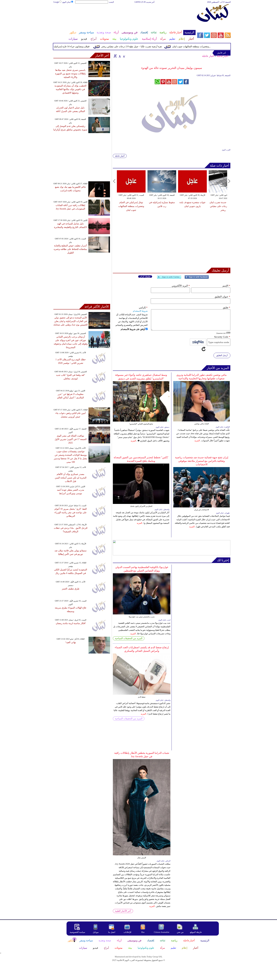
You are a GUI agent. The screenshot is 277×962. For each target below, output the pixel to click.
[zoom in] (115, 56)
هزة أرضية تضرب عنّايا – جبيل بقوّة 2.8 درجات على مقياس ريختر (145, 46)
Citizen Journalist (161, 932)
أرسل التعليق (222, 355)
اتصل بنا (111, 932)
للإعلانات (127, 932)
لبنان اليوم (66, 2)
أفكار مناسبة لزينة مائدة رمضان (70, 623)
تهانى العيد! (70, 642)
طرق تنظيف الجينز (70, 589)
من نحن (180, 932)
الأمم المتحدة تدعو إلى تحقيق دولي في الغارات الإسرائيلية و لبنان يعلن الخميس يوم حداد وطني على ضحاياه (71, 321)
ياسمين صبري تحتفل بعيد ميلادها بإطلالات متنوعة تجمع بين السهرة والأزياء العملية (70, 73)
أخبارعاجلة (222, 56)
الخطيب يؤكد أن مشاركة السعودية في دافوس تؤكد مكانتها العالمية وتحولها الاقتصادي (70, 89)
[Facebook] (197, 278)
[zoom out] (124, 56)
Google (56, 2)
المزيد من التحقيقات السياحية (128, 638)
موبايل (96, 932)
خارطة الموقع (196, 932)
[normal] (119, 56)
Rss (143, 932)
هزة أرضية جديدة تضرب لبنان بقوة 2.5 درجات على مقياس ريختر (223, 206)
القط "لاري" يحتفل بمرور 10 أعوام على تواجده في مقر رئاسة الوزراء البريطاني (71, 512)
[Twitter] (169, 278)
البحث (111, 2)
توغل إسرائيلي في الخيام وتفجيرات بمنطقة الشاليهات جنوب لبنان (131, 206)
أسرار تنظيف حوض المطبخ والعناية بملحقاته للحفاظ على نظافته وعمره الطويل (70, 249)
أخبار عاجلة (208, 56)
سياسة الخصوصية (77, 932)
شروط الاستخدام (140, 311)
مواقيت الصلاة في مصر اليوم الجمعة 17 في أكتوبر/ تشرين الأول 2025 (71, 439)
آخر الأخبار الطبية (123, 911)
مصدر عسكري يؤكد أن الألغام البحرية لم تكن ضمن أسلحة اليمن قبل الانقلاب (70, 477)
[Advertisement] (124, 14)
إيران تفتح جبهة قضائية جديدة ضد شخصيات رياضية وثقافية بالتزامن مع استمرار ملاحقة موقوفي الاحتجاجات (201, 461)
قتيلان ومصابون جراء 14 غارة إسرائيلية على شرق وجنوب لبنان (74, 46)
